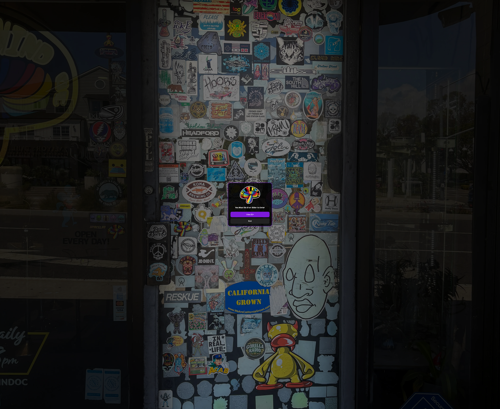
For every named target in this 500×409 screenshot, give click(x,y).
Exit (250, 221)
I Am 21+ (250, 214)
